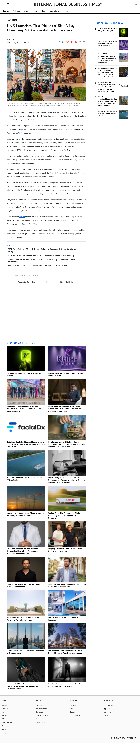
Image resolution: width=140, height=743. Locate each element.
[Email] (80, 42)
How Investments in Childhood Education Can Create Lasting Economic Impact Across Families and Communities (66, 444)
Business (6, 11)
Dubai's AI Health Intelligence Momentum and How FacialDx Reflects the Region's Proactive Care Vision (26, 444)
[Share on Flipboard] (72, 42)
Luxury (4, 733)
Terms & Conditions (42, 715)
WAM (20, 133)
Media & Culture (54, 11)
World (26, 11)
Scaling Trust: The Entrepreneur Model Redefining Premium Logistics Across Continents (64, 515)
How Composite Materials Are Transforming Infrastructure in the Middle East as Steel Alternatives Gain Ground (66, 409)
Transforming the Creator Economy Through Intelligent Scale (107, 43)
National (34, 11)
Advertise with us (41, 708)
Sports (66, 11)
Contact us (39, 712)
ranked (22, 216)
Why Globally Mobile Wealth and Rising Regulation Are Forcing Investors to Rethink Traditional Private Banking (66, 480)
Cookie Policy (40, 722)
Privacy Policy (40, 719)
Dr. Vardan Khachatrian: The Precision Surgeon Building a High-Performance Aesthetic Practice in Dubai (22, 551)
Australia (73, 705)
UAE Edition (131, 11)
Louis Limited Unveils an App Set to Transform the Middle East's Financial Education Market (22, 686)
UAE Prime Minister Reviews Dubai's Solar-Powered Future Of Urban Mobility (41, 256)
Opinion (4, 726)
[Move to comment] (84, 42)
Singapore (73, 712)
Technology (17, 11)
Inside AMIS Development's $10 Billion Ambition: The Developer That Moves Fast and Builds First (24, 409)
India (71, 708)
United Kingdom (75, 715)
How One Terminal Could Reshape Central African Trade (107, 113)
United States (74, 719)
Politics (43, 11)
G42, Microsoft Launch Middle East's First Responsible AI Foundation (37, 266)
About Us (39, 705)
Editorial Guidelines (66, 282)
